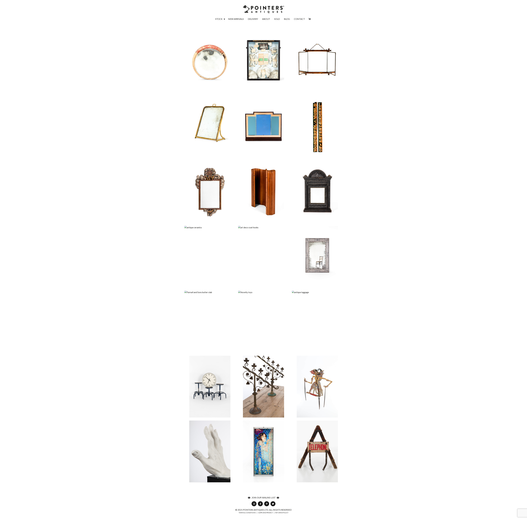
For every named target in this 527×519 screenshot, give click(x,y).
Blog (287, 19)
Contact (299, 19)
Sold (277, 19)
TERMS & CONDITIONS (247, 513)
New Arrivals (236, 19)
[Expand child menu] (224, 19)
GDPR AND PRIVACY (265, 513)
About (266, 19)
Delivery (253, 19)
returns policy (281, 513)
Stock (218, 19)
